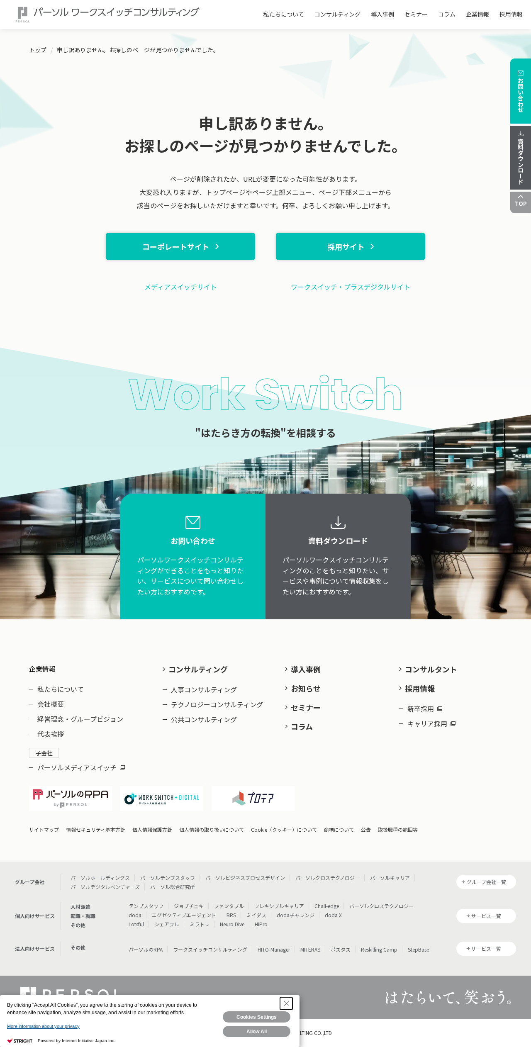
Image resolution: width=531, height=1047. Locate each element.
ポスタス (341, 949)
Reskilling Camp (379, 949)
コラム (446, 14)
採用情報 (511, 14)
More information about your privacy (43, 1026)
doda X (333, 914)
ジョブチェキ (189, 905)
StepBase (418, 949)
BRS (231, 914)
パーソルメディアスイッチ (77, 767)
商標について (339, 829)
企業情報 (477, 14)
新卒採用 (420, 708)
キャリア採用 (427, 723)
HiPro (261, 924)
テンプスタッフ (146, 905)
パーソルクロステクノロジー (327, 877)
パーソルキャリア (390, 877)
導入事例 (382, 14)
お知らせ (306, 688)
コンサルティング (337, 14)
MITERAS (310, 949)
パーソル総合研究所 (172, 886)
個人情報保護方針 (152, 829)
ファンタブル (229, 905)
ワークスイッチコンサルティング (210, 949)
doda (135, 914)
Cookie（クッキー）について (284, 829)
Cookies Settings (256, 1017)
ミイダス (256, 914)
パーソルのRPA (146, 949)
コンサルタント (431, 669)
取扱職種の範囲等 (398, 829)
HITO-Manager (274, 949)
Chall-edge (326, 905)
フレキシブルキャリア (279, 905)
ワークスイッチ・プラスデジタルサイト (350, 287)
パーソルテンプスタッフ (167, 877)
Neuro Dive (232, 924)
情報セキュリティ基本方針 (95, 829)
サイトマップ (44, 829)
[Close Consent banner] (286, 1003)
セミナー (416, 14)
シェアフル (166, 924)
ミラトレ (199, 924)
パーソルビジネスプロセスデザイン (245, 877)
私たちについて (283, 14)
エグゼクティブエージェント (184, 914)
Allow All (256, 1032)
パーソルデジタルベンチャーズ (105, 886)
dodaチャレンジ (295, 914)
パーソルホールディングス (100, 877)
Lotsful (136, 924)
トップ (37, 50)
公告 (366, 829)
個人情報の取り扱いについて (211, 829)
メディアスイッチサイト (180, 287)
